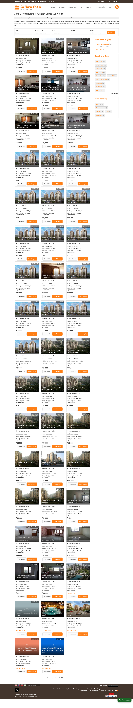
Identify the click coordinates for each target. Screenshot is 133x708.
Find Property (86, 7)
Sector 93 (99, 83)
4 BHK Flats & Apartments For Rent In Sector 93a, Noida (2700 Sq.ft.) (26, 50)
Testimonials (83, 691)
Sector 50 (99, 90)
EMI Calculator (93, 691)
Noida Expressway (101, 79)
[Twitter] (17, 690)
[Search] (117, 7)
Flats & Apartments (102, 44)
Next (61, 677)
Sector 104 (99, 61)
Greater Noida (100, 108)
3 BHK (102, 46)
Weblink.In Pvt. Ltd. (35, 696)
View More (114, 93)
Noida (21, 18)
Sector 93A (99, 65)
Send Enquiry (32, 71)
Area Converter (112, 689)
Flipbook (68, 689)
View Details (21, 71)
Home (53, 7)
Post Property (88, 689)
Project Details (100, 7)
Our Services (72, 7)
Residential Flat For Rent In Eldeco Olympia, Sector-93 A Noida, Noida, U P (26, 125)
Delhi (107, 111)
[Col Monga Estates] (27, 7)
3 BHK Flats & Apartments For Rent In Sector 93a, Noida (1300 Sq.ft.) (78, 575)
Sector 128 (99, 68)
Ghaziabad (99, 115)
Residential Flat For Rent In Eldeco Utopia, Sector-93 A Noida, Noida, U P (51, 125)
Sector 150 (99, 76)
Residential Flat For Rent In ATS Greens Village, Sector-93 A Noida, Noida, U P (27, 87)
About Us (62, 7)
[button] (47, 2)
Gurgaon (98, 111)
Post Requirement (99, 689)
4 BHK (106, 46)
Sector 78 (111, 76)
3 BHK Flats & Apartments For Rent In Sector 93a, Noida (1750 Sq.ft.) (52, 613)
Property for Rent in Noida (31, 18)
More (110, 7)
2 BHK (97, 46)
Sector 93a (43, 18)
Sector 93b (99, 72)
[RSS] (116, 691)
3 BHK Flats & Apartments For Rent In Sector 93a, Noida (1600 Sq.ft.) (27, 613)
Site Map (111, 691)
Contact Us (103, 691)
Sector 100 (99, 87)
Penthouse (99, 49)
